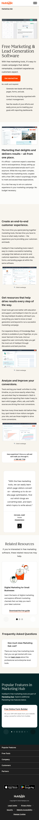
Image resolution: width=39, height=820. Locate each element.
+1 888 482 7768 (19, 459)
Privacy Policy (26, 806)
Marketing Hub (7, 9)
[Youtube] (16, 778)
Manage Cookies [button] (20, 814)
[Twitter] (21, 778)
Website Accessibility (24, 810)
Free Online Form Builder (16, 709)
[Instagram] (10, 778)
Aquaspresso (19, 520)
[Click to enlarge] (19, 135)
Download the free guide (19, 611)
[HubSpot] (7, 3)
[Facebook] (5, 778)
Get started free (11, 78)
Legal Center (12, 806)
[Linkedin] (26, 778)
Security (10, 810)
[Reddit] (32, 778)
